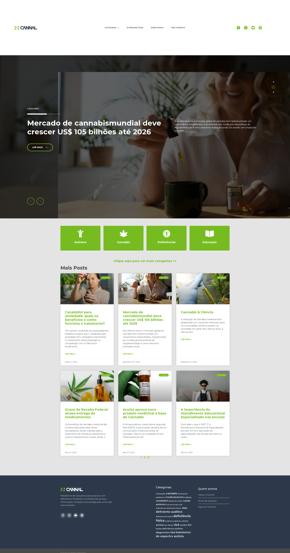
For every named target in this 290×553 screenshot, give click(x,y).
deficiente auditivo (169, 511)
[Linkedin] (260, 27)
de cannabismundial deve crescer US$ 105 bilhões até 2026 (94, 127)
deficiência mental (164, 517)
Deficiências (167, 242)
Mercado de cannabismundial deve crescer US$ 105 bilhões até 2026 (143, 318)
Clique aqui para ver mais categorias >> (145, 261)
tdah (184, 508)
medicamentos (175, 497)
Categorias (110, 28)
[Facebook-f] (238, 27)
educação (160, 494)
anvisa (159, 525)
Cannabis (33, 108)
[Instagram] (245, 27)
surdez (183, 525)
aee (166, 525)
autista (184, 521)
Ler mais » (70, 354)
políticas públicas (173, 521)
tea (172, 532)
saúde (186, 500)
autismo (161, 504)
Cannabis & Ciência (197, 312)
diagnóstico (163, 532)
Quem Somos (157, 28)
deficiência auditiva (172, 528)
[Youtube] (253, 27)
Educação (210, 242)
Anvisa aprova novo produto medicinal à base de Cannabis (144, 413)
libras (170, 525)
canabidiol (162, 500)
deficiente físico (173, 508)
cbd (176, 524)
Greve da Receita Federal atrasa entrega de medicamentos (86, 413)
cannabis (171, 493)
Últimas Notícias (135, 28)
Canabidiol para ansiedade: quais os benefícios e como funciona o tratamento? (85, 318)
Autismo (80, 242)
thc (190, 525)
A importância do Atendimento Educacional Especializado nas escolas (203, 413)
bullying (187, 497)
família (159, 529)
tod (167, 505)
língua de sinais (175, 501)
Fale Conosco (178, 28)
